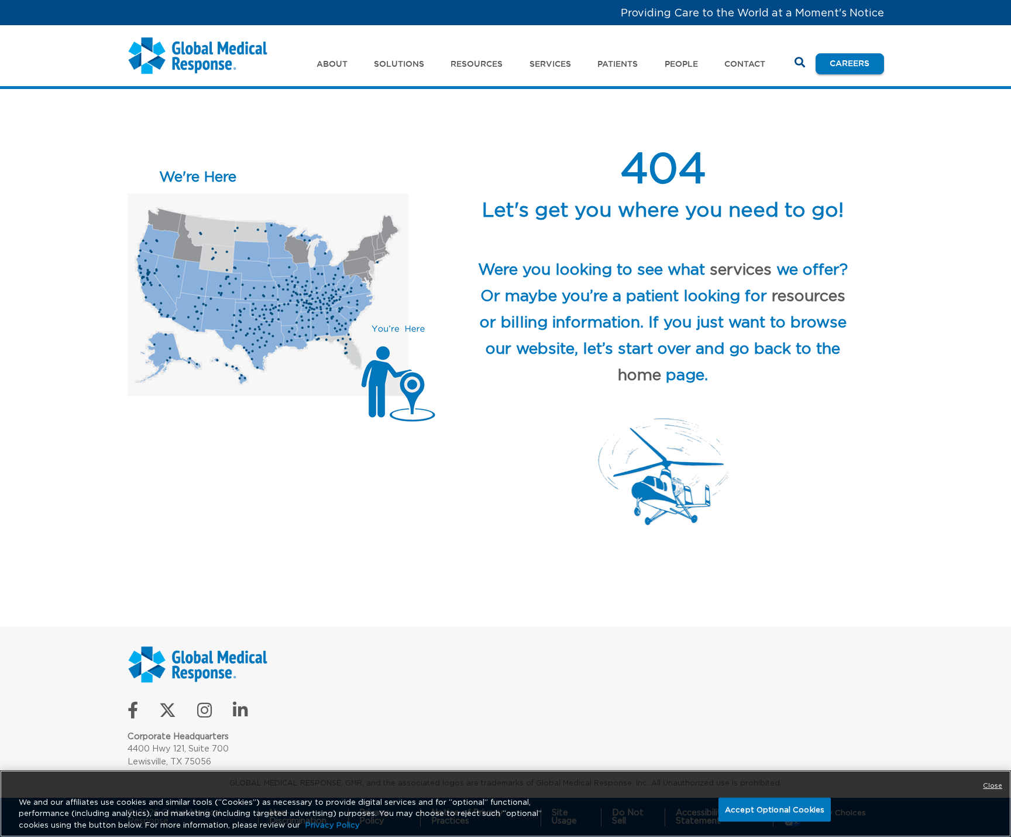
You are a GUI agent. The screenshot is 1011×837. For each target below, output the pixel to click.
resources (808, 295)
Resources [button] (477, 64)
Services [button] (550, 64)
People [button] (681, 64)
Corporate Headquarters (178, 736)
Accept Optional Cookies (774, 809)
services (741, 268)
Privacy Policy (332, 825)
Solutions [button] (399, 64)
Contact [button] (744, 64)
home (639, 374)
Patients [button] (617, 64)
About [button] (332, 64)
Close (992, 785)
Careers (856, 63)
